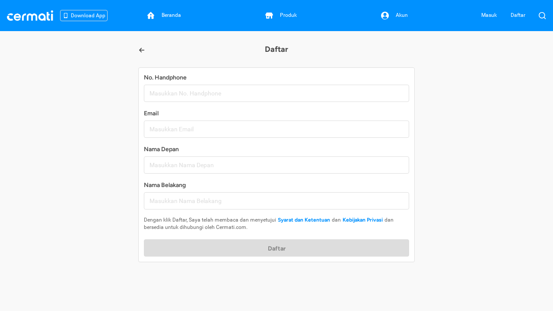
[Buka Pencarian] (542, 15)
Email (151, 113)
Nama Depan (161, 149)
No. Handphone (165, 77)
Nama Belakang (165, 185)
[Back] (141, 50)
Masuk (489, 15)
